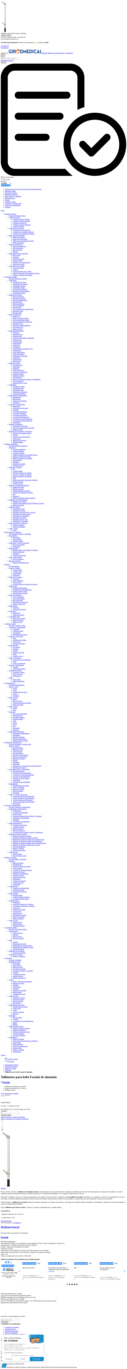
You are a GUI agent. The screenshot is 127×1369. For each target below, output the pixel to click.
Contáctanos (5, 48)
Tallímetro (8, 1070)
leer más (51, 1271)
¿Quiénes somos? (10, 1329)
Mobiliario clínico (10, 191)
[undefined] (16, 1273)
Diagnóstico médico (11, 193)
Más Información (6, 1221)
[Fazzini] (5, 1082)
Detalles (3, 1188)
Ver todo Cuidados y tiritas (17, 625)
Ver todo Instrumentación (17, 685)
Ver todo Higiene (14, 566)
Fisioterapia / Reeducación (13, 203)
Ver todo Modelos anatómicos (18, 446)
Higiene (7, 200)
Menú (2, 210)
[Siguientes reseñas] (124, 1271)
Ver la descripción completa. (9, 1093)
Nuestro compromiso (11, 1333)
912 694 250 (5, 46)
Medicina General (10, 1068)
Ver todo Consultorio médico (18, 929)
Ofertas (8, 207)
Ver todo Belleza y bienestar (17, 859)
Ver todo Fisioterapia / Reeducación (20, 744)
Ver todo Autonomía (15, 960)
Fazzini (4, 1237)
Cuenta (3, 1055)
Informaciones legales (11, 1331)
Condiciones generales (12, 1327)
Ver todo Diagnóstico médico (18, 279)
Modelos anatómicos (11, 194)
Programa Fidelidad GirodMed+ (15, 1334)
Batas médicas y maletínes (13, 196)
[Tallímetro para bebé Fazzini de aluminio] (2, 1130)
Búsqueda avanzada (7, 60)
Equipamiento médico (11, 1065)
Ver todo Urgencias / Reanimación (19, 807)
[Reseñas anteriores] (19, 1271)
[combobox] (10, 59)
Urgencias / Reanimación (13, 205)
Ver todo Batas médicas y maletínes (20, 534)
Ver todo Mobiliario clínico (17, 216)
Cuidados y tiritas (10, 202)
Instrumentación (10, 198)
